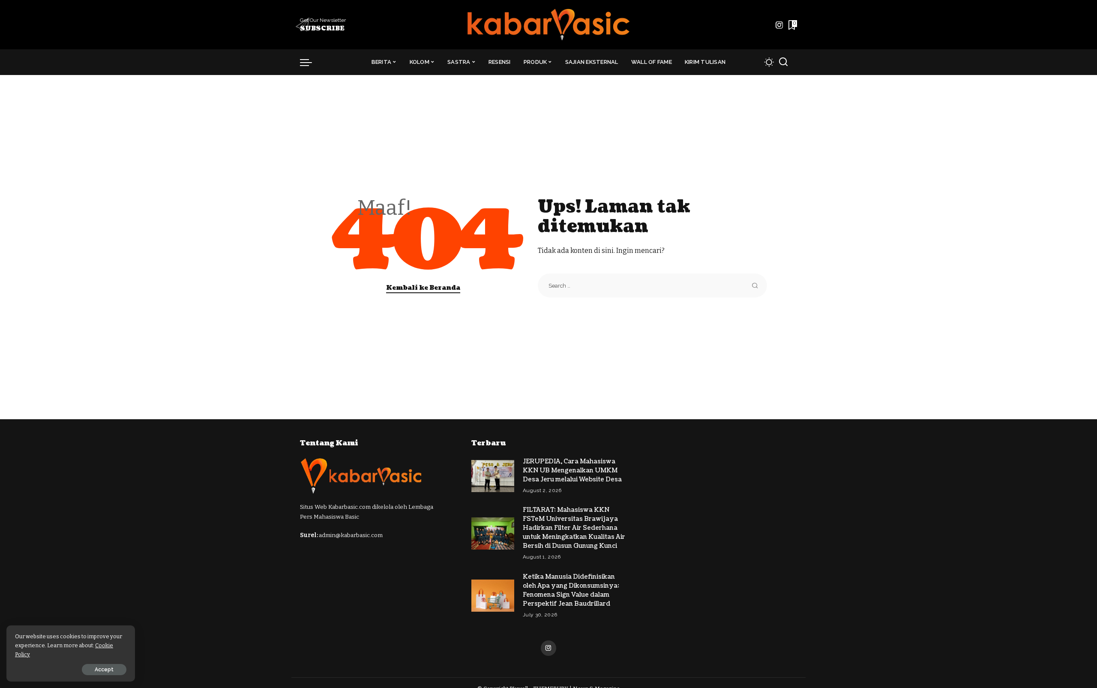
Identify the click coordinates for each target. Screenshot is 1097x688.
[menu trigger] (310, 62)
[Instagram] (779, 25)
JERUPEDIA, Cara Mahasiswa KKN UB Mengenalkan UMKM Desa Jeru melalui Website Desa (572, 470)
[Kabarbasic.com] (549, 25)
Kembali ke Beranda (423, 288)
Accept (104, 670)
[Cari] (783, 62)
